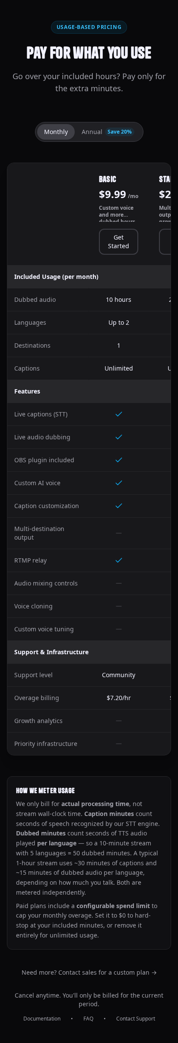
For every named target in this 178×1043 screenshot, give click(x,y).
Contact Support (135, 1018)
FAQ (88, 1018)
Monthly (56, 132)
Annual (107, 132)
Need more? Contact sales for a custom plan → (89, 972)
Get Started (118, 241)
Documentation (41, 1018)
